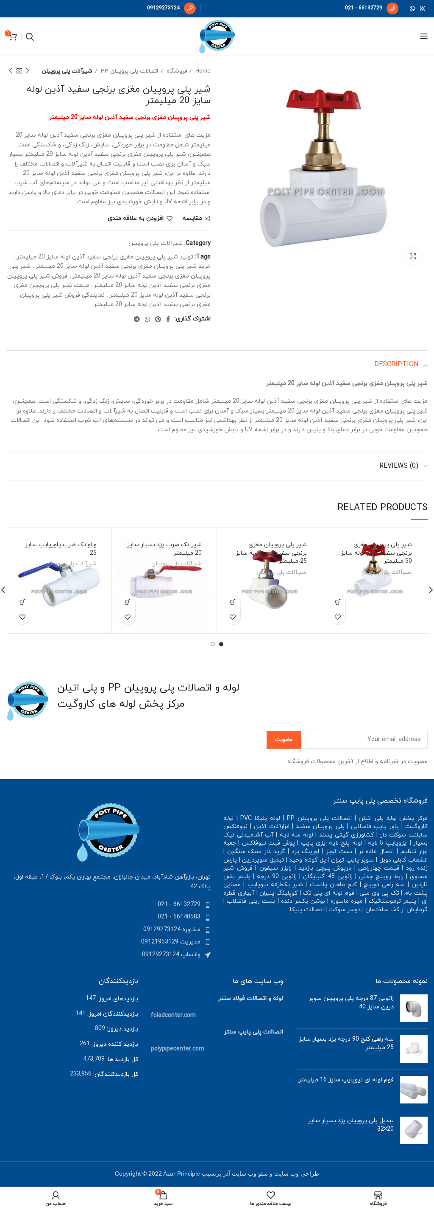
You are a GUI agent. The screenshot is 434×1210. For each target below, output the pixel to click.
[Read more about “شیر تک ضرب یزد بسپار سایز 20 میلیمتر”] (127, 602)
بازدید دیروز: (121, 1029)
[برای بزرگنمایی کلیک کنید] (412, 256)
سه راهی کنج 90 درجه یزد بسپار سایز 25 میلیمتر (346, 1043)
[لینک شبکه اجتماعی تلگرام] (136, 319)
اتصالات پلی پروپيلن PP (128, 71)
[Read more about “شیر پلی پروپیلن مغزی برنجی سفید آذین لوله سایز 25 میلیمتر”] (232, 602)
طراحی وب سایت (296, 1174)
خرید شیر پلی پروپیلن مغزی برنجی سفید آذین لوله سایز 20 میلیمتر (123, 266)
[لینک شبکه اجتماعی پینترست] (158, 319)
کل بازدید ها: (121, 1060)
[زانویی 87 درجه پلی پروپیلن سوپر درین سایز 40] (414, 1008)
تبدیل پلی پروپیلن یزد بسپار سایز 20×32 (351, 1125)
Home (202, 71)
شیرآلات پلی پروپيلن (67, 71)
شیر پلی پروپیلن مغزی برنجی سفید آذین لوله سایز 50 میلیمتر (376, 553)
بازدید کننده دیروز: (114, 1044)
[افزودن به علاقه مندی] (338, 616)
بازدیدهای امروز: (117, 999)
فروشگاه (176, 71)
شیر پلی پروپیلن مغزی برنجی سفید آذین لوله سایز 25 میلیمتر (271, 553)
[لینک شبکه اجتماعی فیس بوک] (168, 319)
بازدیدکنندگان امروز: (112, 1014)
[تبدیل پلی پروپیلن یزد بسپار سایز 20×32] (414, 1130)
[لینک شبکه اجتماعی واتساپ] (412, 8)
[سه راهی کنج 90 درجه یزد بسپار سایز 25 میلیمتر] (414, 1049)
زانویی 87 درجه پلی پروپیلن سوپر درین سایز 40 (351, 1002)
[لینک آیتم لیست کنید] (108, 905)
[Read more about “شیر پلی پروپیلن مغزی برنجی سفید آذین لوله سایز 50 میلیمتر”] (338, 602)
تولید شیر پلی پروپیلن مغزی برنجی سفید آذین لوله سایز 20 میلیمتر (105, 257)
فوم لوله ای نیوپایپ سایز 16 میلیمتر (346, 1080)
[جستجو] (30, 36)
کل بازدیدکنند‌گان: (115, 1074)
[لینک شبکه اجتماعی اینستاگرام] (422, 8)
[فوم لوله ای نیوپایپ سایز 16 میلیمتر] (414, 1089)
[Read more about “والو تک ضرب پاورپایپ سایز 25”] (22, 602)
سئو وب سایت (250, 1174)
